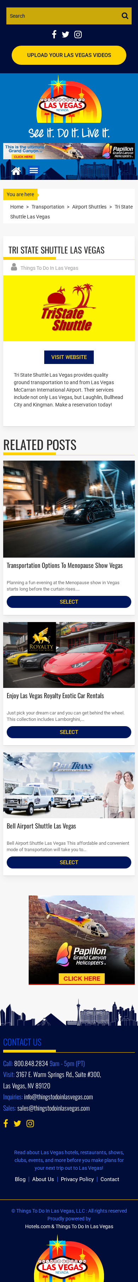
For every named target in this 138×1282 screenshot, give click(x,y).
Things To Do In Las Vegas (49, 268)
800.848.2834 (31, 1063)
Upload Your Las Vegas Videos (69, 55)
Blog (20, 1179)
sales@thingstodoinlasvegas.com (53, 1107)
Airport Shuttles (89, 207)
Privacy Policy (77, 1179)
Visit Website (69, 357)
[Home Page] (16, 170)
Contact (109, 1179)
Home (16, 207)
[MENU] (34, 171)
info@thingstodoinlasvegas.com (58, 1096)
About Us (43, 1179)
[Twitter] (68, 35)
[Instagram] (79, 35)
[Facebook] (57, 35)
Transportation (47, 207)
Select (69, 602)
